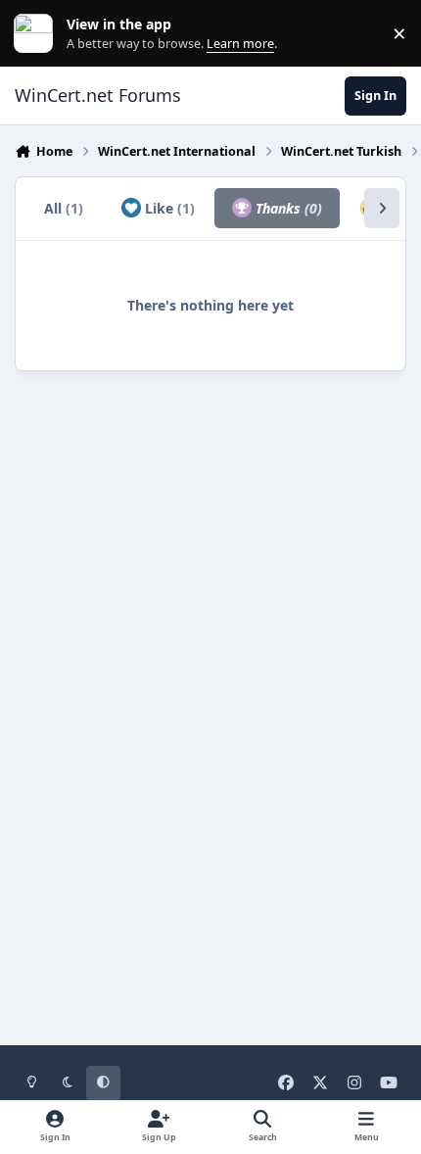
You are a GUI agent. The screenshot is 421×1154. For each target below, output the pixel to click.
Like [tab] (168, 208)
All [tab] (63, 208)
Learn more (37, 33)
